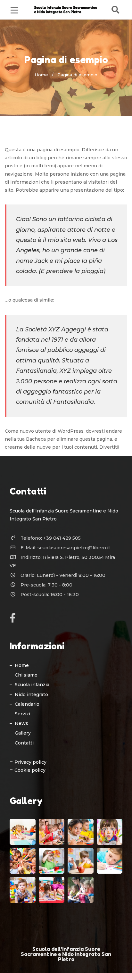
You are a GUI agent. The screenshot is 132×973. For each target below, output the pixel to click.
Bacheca (36, 439)
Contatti (24, 743)
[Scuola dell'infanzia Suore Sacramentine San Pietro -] (66, 9)
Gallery (23, 733)
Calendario (27, 704)
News (21, 723)
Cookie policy (29, 770)
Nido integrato (31, 694)
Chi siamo (26, 675)
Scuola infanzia (32, 684)
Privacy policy (30, 762)
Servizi (22, 714)
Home (41, 74)
